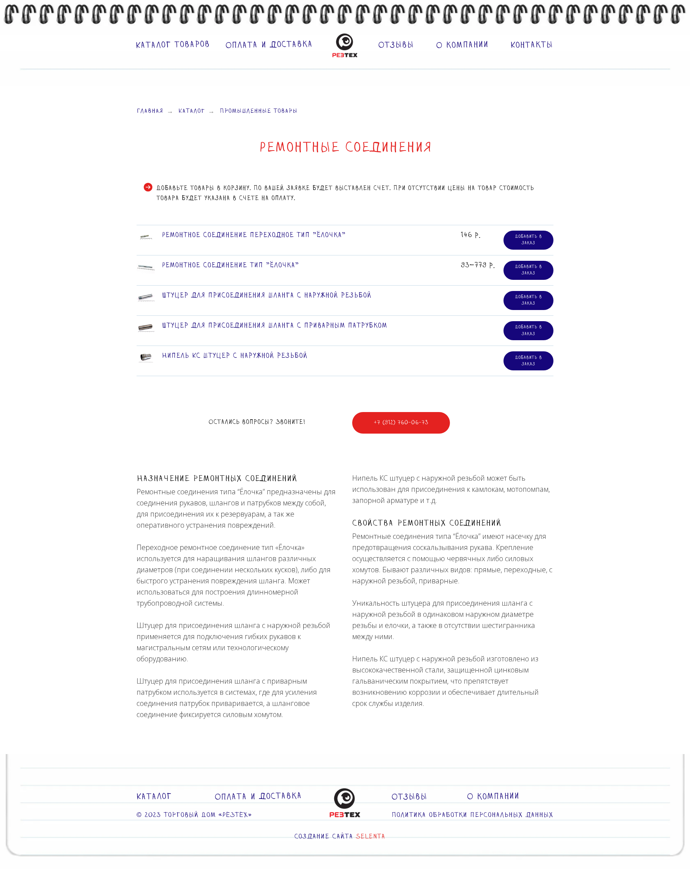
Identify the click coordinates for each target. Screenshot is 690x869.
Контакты (531, 45)
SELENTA (370, 836)
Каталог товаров (172, 45)
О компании (462, 45)
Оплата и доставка (269, 45)
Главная (150, 111)
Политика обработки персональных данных (472, 815)
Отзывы (396, 45)
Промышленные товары (259, 111)
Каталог (191, 111)
